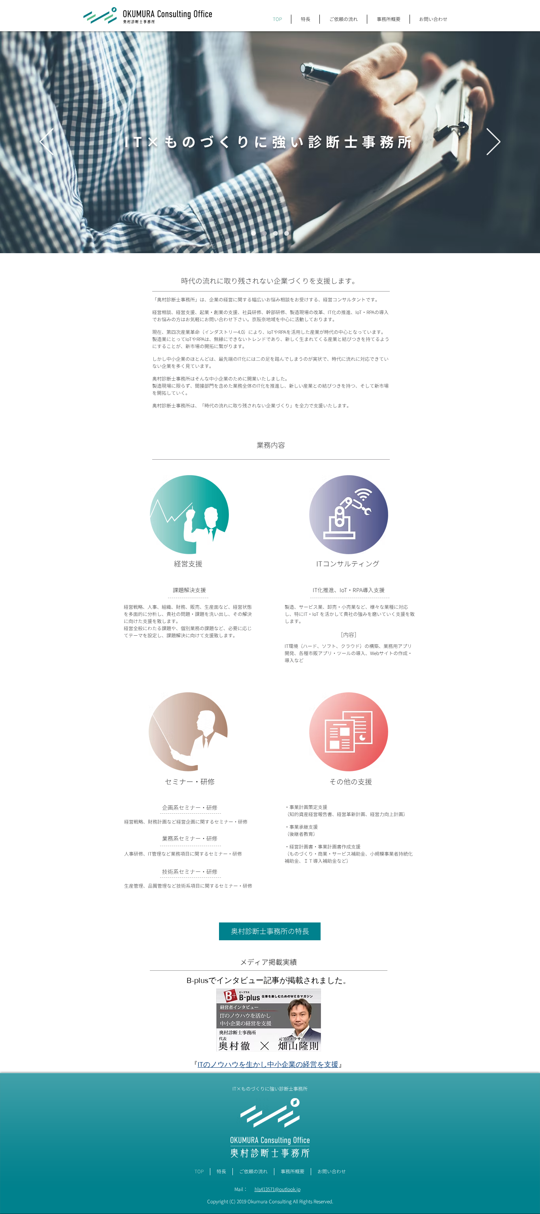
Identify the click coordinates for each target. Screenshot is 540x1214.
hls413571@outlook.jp (277, 1189)
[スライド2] (275, 233)
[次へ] (493, 142)
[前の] (46, 142)
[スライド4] (286, 233)
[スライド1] (264, 233)
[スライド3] (253, 233)
